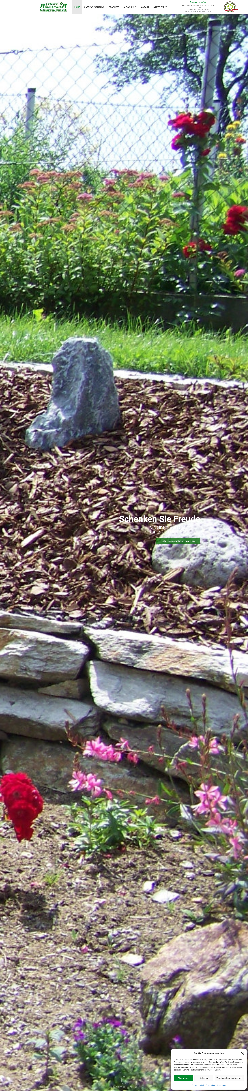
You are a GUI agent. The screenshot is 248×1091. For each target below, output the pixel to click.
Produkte (114, 7)
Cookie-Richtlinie (198, 1085)
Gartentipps (160, 7)
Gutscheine (129, 7)
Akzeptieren (183, 1078)
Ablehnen (203, 1078)
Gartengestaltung (94, 7)
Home (77, 7)
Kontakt (144, 7)
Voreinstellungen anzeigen (229, 1078)
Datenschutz (211, 1085)
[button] (242, 1053)
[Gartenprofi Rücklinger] (53, 6)
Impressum (221, 1085)
